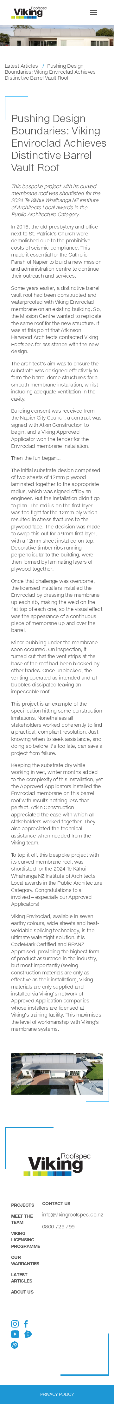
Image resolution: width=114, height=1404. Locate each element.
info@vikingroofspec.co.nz (72, 1214)
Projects (22, 1205)
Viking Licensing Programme (25, 1240)
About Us (22, 1291)
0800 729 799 (58, 1226)
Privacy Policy (57, 1394)
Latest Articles (21, 66)
